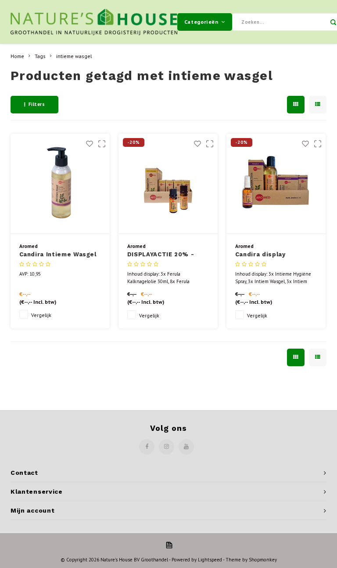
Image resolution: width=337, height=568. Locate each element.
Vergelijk (41, 315)
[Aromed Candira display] (276, 184)
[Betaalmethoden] (168, 544)
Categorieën (201, 21)
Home (17, 56)
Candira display (260, 254)
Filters (37, 104)
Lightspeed (210, 560)
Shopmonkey (263, 560)
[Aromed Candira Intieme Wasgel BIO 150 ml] (60, 184)
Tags (40, 56)
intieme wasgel (74, 56)
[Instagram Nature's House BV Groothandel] (166, 447)
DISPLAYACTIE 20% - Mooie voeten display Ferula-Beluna (162, 255)
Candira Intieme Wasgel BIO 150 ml (58, 255)
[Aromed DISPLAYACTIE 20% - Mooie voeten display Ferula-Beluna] (168, 184)
